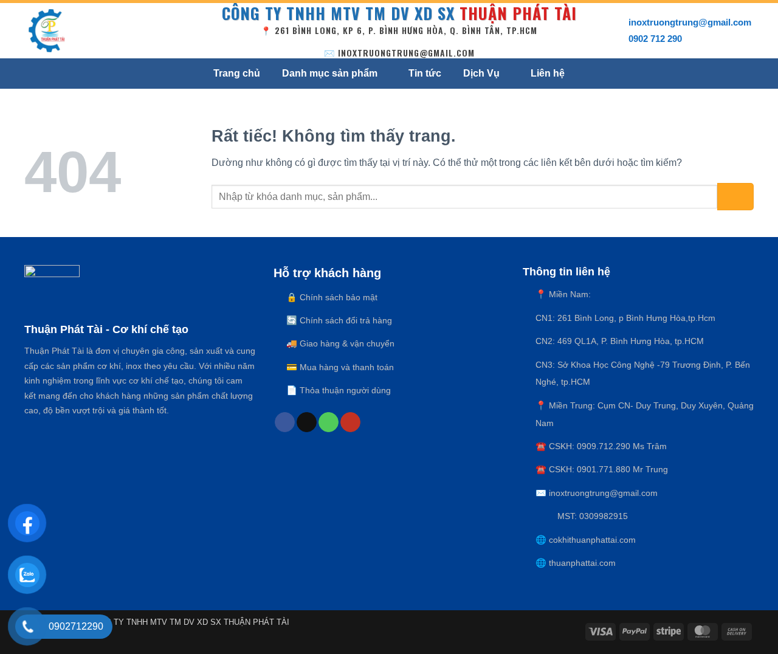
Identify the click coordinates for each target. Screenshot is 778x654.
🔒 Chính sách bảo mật (331, 297)
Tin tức (424, 73)
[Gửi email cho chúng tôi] (307, 422)
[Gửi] (735, 196)
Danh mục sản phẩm (329, 73)
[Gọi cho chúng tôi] (328, 422)
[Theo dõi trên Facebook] (285, 422)
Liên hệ (548, 73)
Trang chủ (236, 73)
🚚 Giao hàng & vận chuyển (340, 343)
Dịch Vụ (481, 73)
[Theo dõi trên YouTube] (350, 422)
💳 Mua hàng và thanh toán (340, 367)
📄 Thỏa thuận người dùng (338, 390)
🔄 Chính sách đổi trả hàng (339, 320)
